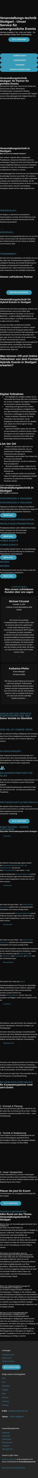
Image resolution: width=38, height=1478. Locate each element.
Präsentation (19, 956)
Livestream (7, 1004)
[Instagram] (8, 1422)
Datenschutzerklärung (17, 1468)
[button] (19, 9)
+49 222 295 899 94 (16, 1417)
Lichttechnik (7, 885)
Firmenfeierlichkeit (10, 870)
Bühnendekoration (12, 995)
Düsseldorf (6, 1386)
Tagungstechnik (8, 1043)
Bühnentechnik (8, 962)
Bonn (4, 1378)
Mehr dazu (8, 515)
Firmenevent (6, 956)
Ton (25, 870)
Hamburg (5, 1401)
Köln (3, 1382)
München (5, 1397)
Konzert (29, 956)
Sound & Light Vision (9, 1459)
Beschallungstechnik (23, 874)
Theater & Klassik (8, 1361)
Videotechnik (7, 924)
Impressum (6, 1468)
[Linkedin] (4, 1422)
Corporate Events (8, 1355)
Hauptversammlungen (10, 865)
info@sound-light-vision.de (18, 1411)
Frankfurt (5, 1405)
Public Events (6, 1358)
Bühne (22, 981)
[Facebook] (12, 1422)
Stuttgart (5, 1390)
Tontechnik (7, 836)
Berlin (4, 1394)
